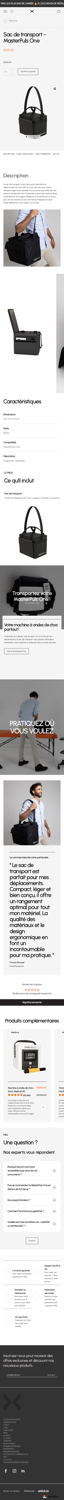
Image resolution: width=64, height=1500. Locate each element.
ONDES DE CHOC (10, 1422)
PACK (5, 1433)
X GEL (5, 1427)
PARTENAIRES (8, 1449)
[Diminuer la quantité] (12, 73)
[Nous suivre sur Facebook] (5, 1471)
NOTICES (6, 1435)
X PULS (6, 1425)
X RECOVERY (8, 1430)
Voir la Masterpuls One (16, 651)
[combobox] (50, 1496)
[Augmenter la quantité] (12, 70)
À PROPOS (7, 1441)
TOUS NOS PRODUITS (11, 1419)
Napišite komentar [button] (32, 1002)
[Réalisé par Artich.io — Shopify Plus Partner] (43, 1491)
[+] (43, 1107)
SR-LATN (53, 1496)
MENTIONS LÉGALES (11, 1451)
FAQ (5, 1457)
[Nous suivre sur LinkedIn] (23, 1471)
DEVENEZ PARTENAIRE (11, 1446)
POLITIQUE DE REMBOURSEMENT (16, 1462)
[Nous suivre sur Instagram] (14, 1471)
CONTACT (7, 1438)
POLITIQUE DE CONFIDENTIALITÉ (15, 1454)
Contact (32, 1241)
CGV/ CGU (7, 1459)
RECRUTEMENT (9, 1443)
